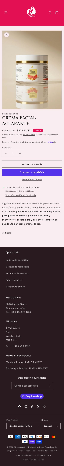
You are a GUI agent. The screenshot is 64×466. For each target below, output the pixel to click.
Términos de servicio (17, 273)
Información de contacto (33, 460)
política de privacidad (17, 260)
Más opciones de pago (32, 179)
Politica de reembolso (17, 266)
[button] (6, 12)
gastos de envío (29, 134)
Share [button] (8, 232)
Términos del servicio (24, 455)
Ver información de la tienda (21, 195)
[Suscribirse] (49, 385)
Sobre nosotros (14, 280)
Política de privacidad (47, 451)
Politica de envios (15, 286)
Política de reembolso (25, 451)
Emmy (42, 447)
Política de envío (44, 455)
